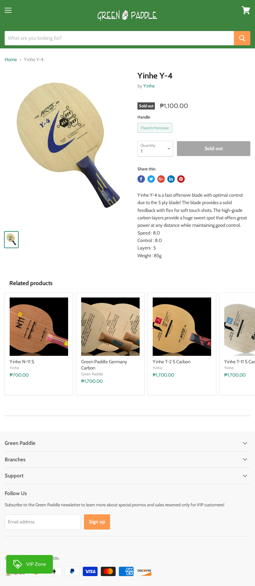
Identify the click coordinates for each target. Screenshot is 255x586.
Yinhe (149, 86)
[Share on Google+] (161, 179)
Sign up (97, 522)
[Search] (242, 38)
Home (11, 59)
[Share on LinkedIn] (171, 179)
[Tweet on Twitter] (151, 179)
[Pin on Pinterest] (181, 179)
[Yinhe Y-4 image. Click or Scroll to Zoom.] (68, 148)
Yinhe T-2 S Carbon (171, 362)
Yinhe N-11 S (22, 362)
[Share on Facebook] (141, 179)
